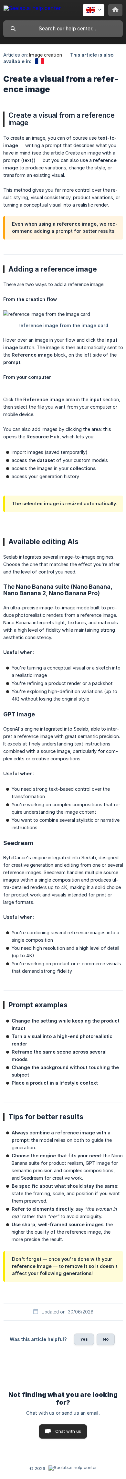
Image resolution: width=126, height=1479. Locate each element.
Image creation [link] (45, 55)
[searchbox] (63, 28)
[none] (32, 9)
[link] (39, 61)
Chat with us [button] (68, 1431)
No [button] (106, 1339)
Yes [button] (84, 1339)
